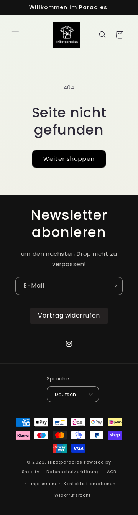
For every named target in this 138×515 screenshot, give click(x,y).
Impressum (43, 483)
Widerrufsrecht (72, 495)
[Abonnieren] (113, 286)
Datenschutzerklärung (73, 472)
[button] (15, 34)
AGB (111, 472)
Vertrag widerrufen (69, 315)
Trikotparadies (64, 462)
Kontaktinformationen (90, 483)
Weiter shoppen (69, 159)
